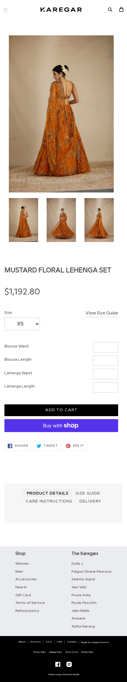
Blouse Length (18, 359)
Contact (71, 642)
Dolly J (77, 563)
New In (21, 587)
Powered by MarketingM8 (63, 674)
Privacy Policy (39, 652)
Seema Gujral (83, 579)
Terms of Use (71, 652)
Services (35, 642)
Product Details (48, 493)
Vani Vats (79, 587)
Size (8, 312)
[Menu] (5, 9)
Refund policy (27, 610)
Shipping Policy (55, 652)
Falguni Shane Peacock (91, 571)
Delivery (90, 501)
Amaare (78, 618)
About (21, 642)
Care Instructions (49, 501)
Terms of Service (30, 602)
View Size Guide (102, 313)
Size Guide (88, 493)
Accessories (26, 579)
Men (19, 571)
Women (22, 563)
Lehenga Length (19, 386)
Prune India (81, 595)
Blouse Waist (16, 346)
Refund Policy (87, 652)
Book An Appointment (95, 642)
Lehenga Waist (18, 373)
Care (49, 642)
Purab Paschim (84, 602)
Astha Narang (83, 626)
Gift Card (23, 595)
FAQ (59, 642)
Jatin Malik (80, 610)
